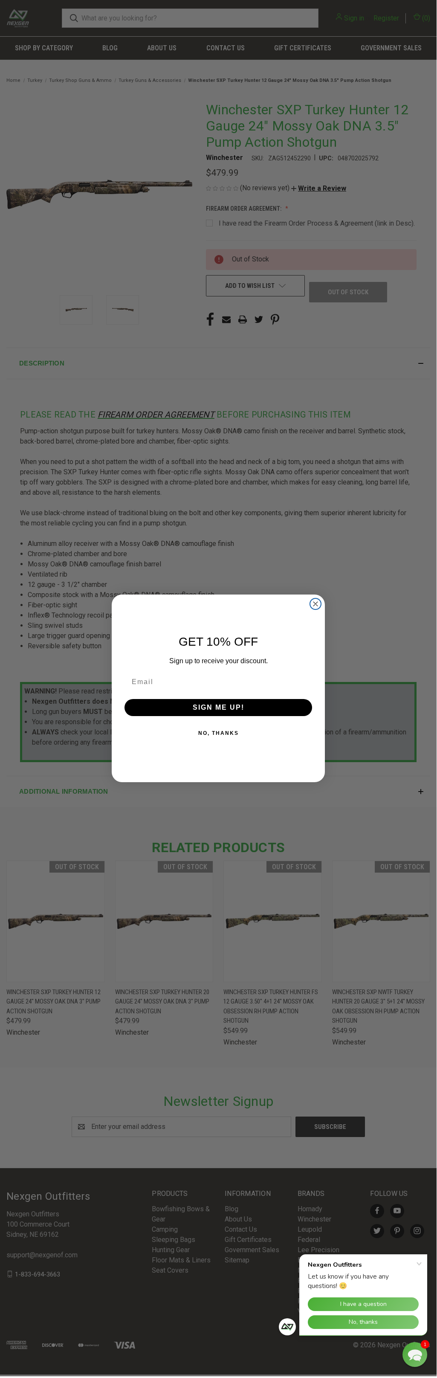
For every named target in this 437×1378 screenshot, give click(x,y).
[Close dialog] (315, 604)
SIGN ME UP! (218, 707)
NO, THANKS (218, 733)
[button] (414, 1354)
